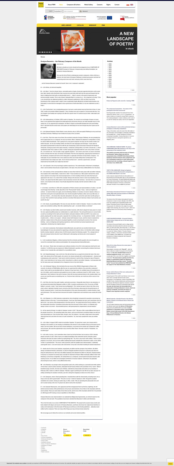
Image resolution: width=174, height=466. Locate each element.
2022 (110, 71)
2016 (110, 83)
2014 (110, 87)
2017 (110, 81)
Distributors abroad (46, 442)
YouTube (43, 431)
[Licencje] (108, 5)
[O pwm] (51, 5)
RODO (43, 447)
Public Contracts (45, 451)
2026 (110, 64)
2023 (110, 70)
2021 (110, 73)
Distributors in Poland (46, 445)
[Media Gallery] (89, 5)
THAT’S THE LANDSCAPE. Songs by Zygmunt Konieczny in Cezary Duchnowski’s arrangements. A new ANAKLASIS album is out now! (120, 172)
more (133, 90)
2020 (110, 75)
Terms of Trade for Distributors (48, 443)
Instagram (43, 429)
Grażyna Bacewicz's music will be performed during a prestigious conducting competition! (121, 127)
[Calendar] (100, 5)
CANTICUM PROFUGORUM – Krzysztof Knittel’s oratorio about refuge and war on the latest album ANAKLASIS (120, 220)
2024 (110, 68)
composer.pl (123, 114)
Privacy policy (44, 440)
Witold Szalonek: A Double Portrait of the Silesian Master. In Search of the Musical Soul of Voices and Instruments (120, 300)
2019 (110, 77)
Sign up (87, 435)
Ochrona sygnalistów (46, 437)
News (43, 57)
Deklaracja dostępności (47, 439)
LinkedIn (43, 432)
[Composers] (74, 5)
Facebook (43, 427)
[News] (61, 5)
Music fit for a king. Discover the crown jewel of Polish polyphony (119, 246)
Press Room (44, 435)
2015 (110, 85)
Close (170, 463)
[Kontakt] (117, 5)
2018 (110, 79)
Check (67, 435)
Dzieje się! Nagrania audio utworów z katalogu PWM (120, 100)
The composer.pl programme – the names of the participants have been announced (119, 109)
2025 (110, 66)
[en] (133, 5)
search (80, 11)
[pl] (126, 5)
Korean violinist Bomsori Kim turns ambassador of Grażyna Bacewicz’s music (120, 272)
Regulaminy (44, 450)
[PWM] (41, 5)
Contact (43, 448)
